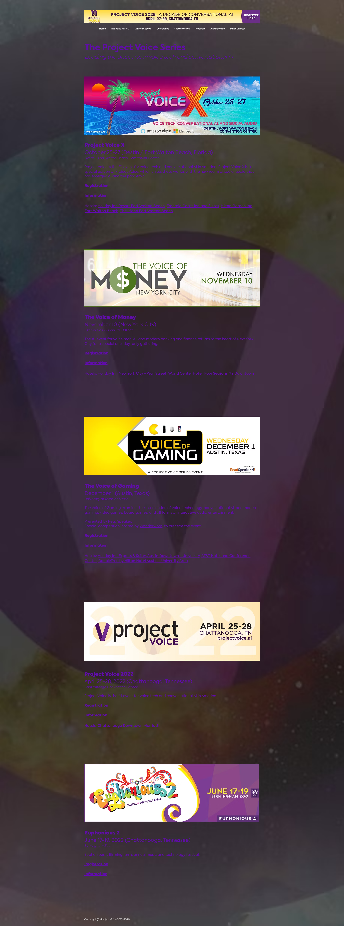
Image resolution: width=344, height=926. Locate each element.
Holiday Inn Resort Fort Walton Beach (131, 205)
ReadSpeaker (119, 521)
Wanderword (151, 526)
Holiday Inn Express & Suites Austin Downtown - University (149, 555)
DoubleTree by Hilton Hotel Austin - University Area (143, 560)
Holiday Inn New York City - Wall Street (132, 373)
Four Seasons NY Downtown (229, 373)
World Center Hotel (185, 373)
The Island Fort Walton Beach (146, 210)
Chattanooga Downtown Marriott (128, 725)
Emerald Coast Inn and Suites (193, 205)
